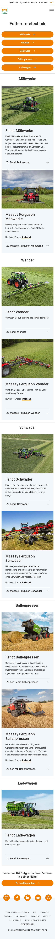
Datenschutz (21, 916)
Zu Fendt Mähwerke (17, 162)
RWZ (51, 2)
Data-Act (8, 916)
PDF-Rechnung (15, 920)
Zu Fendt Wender (16, 331)
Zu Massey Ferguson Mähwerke (24, 245)
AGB (34, 912)
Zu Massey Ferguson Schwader (24, 590)
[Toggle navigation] (51, 11)
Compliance (45, 912)
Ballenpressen (25, 59)
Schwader (25, 51)
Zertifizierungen (27, 924)
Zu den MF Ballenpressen (20, 768)
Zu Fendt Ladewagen (18, 858)
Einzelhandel (43, 2)
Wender (25, 42)
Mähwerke (25, 34)
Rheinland (26, 237)
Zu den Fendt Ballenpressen (22, 682)
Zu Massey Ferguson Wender (23, 412)
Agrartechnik (24, 2)
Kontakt (46, 916)
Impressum (35, 916)
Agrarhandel (13, 2)
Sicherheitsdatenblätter (35, 920)
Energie (34, 2)
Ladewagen (25, 67)
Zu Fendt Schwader (17, 504)
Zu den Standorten (25, 883)
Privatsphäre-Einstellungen (17, 912)
